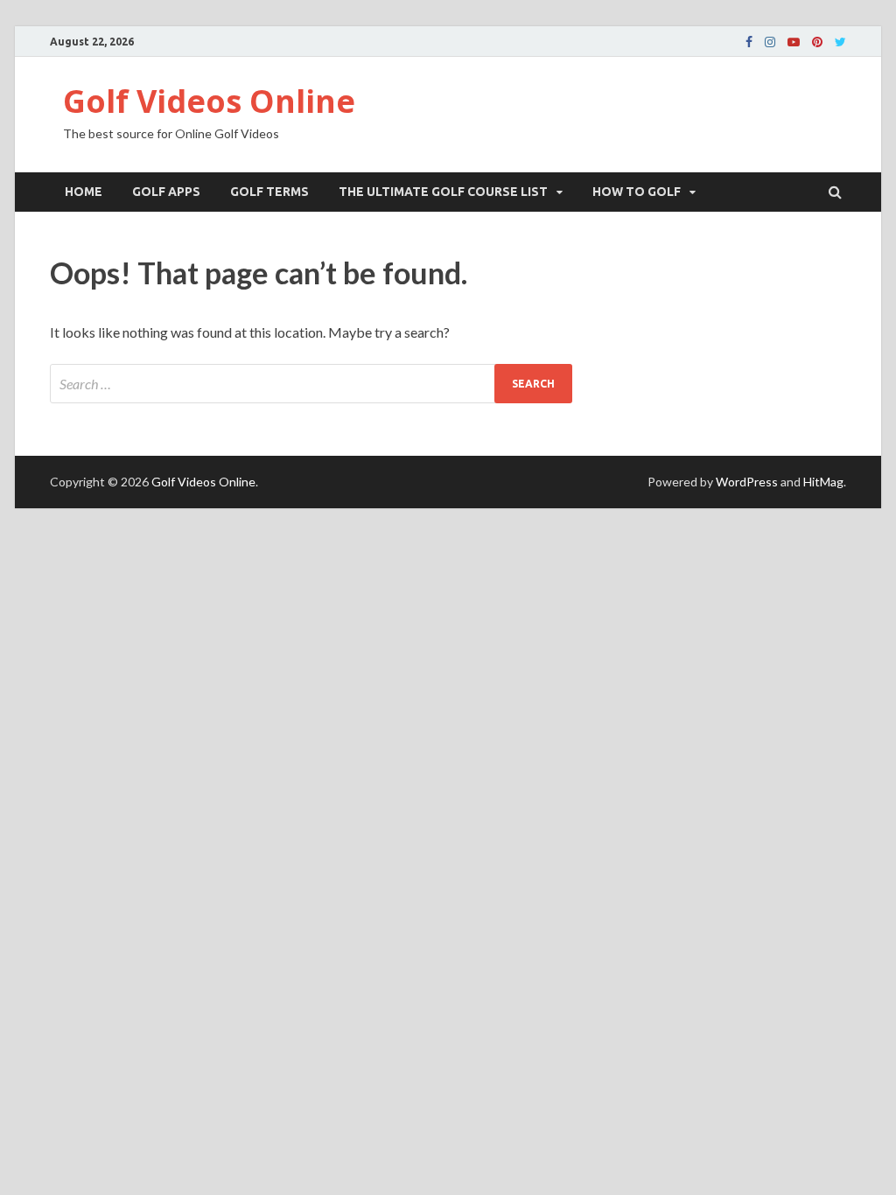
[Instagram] (770, 42)
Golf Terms (269, 192)
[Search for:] (311, 383)
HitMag (823, 481)
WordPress (747, 481)
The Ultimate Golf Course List (443, 192)
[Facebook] (749, 42)
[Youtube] (793, 42)
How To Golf (636, 192)
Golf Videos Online (209, 101)
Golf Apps (166, 192)
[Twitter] (840, 42)
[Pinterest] (817, 42)
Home (83, 192)
